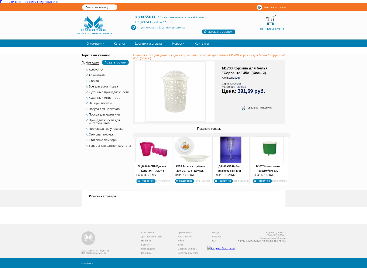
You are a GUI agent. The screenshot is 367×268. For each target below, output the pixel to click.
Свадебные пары (187, 248)
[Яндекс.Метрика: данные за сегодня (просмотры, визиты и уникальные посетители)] (221, 248)
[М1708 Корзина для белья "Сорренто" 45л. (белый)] (175, 122)
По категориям (115, 62)
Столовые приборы (103, 139)
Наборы (216, 236)
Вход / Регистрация (275, 7)
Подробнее (147, 180)
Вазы (214, 240)
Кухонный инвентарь (104, 97)
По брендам (90, 62)
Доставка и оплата (148, 43)
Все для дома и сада (103, 86)
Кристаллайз (185, 236)
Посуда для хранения (104, 114)
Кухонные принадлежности (109, 92)
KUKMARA (96, 69)
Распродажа (148, 248)
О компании (95, 43)
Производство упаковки (106, 128)
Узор (181, 244)
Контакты (202, 43)
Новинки (146, 253)
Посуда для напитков (104, 108)
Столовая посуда (101, 134)
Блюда (215, 232)
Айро (181, 240)
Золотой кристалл (188, 253)
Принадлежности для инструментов (104, 122)
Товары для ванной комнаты (110, 145)
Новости (178, 43)
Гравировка (185, 232)
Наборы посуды (100, 103)
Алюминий (97, 75)
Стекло (94, 80)
